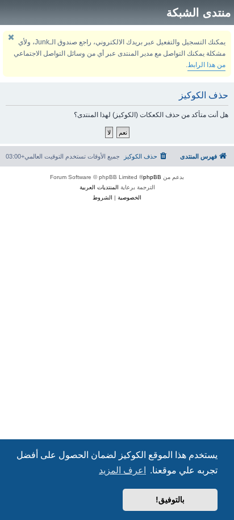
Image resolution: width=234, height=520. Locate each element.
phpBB (152, 177)
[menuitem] (146, 156)
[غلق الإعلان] (10, 37)
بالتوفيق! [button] (170, 499)
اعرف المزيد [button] (122, 470)
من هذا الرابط (206, 65)
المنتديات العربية (99, 187)
